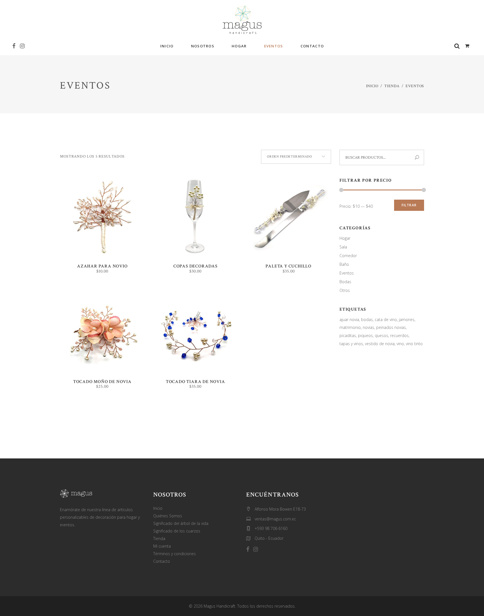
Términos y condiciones (174, 553)
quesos (381, 335)
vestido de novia (380, 343)
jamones (407, 319)
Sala (343, 247)
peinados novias (391, 327)
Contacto (161, 561)
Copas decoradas (195, 266)
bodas (367, 319)
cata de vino (386, 319)
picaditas (347, 335)
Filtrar (409, 205)
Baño (344, 264)
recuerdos (399, 335)
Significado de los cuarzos (176, 531)
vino (400, 343)
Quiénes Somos (167, 515)
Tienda (391, 86)
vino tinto (414, 343)
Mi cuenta (162, 546)
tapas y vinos (351, 343)
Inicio (372, 86)
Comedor (348, 255)
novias (368, 327)
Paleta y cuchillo (288, 266)
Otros (344, 290)
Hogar (344, 238)
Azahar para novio (102, 266)
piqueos (365, 335)
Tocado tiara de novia (195, 382)
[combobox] (296, 157)
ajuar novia (349, 319)
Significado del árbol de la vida (180, 523)
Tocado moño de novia (102, 382)
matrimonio (350, 327)
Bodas (345, 281)
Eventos (346, 273)
